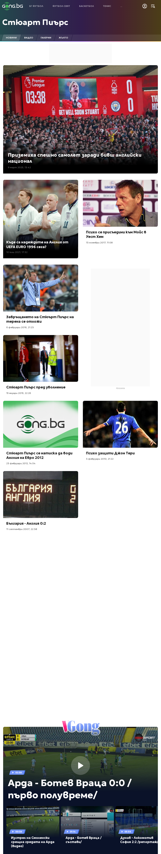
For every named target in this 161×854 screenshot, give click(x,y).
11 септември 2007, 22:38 (21, 529)
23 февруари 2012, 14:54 (21, 463)
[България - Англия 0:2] (40, 494)
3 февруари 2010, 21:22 (99, 458)
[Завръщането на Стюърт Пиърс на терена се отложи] (40, 288)
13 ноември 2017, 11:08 (99, 242)
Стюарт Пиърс (35, 22)
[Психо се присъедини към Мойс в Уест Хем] (120, 203)
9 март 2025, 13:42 (19, 167)
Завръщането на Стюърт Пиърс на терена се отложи (40, 319)
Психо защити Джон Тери (110, 453)
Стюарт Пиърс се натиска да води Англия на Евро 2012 (39, 455)
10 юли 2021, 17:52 (16, 252)
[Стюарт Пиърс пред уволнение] (40, 358)
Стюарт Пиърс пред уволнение (35, 387)
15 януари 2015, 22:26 (18, 393)
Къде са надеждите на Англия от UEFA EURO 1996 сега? (37, 244)
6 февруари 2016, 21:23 (20, 327)
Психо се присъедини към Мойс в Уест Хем (116, 234)
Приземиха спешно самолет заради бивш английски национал (75, 158)
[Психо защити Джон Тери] (120, 424)
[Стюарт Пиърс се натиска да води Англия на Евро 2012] (40, 424)
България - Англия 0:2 (26, 523)
